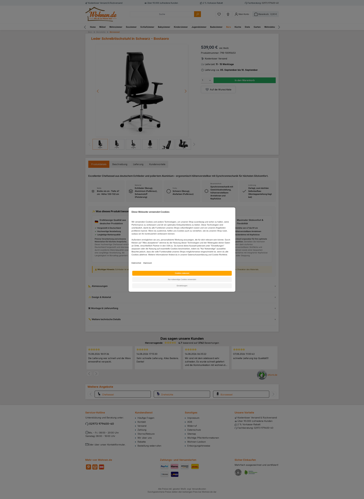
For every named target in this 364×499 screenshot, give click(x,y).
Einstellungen (182, 286)
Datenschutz (136, 263)
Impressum (147, 263)
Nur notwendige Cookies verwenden (182, 279)
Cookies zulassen (182, 273)
